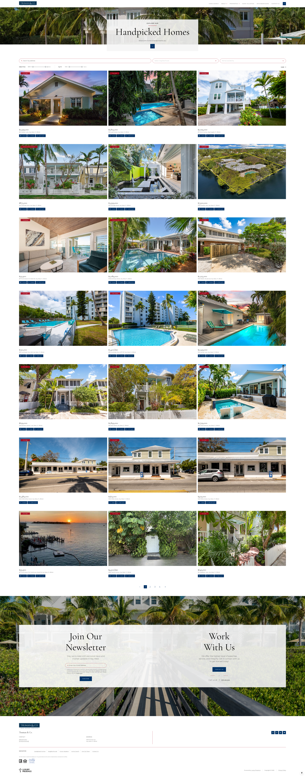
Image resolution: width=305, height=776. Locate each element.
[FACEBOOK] (272, 732)
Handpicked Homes (39, 751)
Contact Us (275, 3)
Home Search (214, 3)
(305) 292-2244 (225, 680)
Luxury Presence (256, 770)
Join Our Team (86, 751)
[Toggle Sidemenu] (284, 3)
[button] (219, 669)
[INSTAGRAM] (276, 732)
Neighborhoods (263, 3)
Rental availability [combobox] (228, 61)
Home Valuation (248, 3)
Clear (282, 67)
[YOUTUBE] (284, 732)
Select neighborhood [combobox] (162, 61)
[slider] (32, 66)
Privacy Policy (79, 673)
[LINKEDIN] (280, 732)
